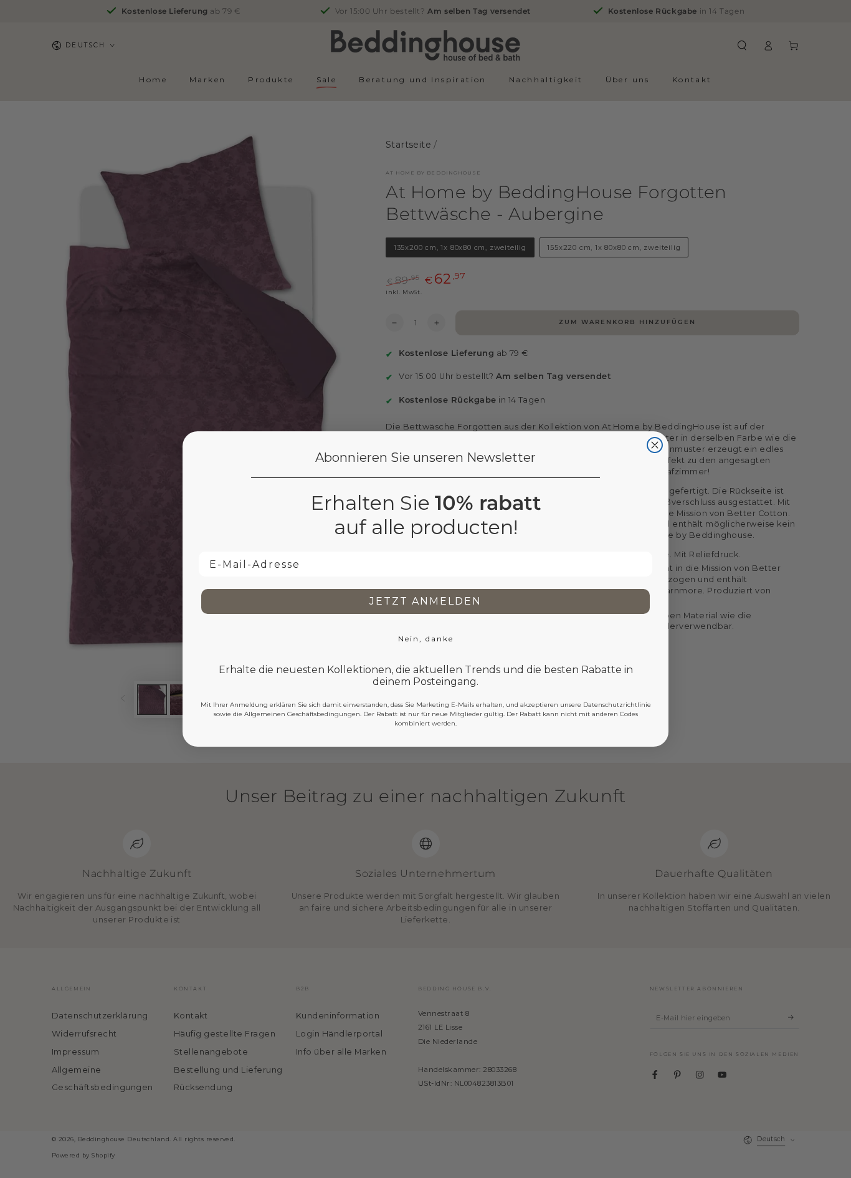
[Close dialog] (654, 445)
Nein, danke (426, 638)
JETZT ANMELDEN (425, 601)
